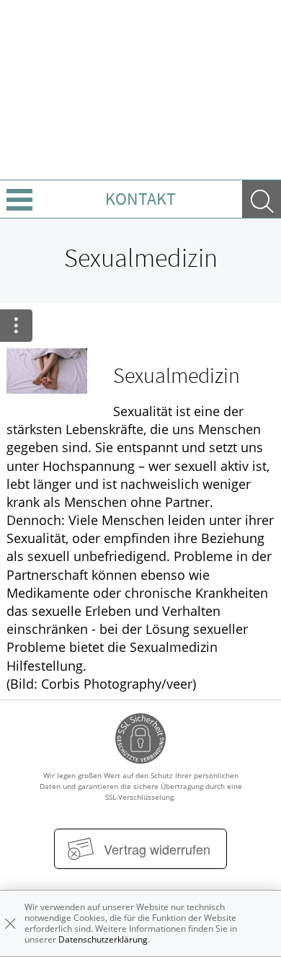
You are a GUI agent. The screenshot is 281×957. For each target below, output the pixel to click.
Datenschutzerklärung (103, 939)
